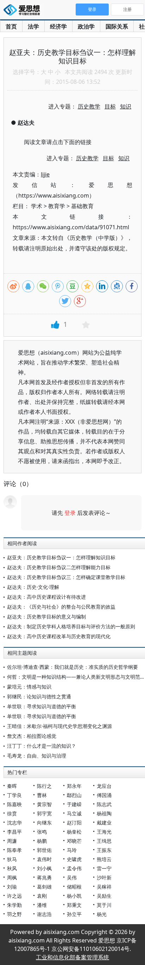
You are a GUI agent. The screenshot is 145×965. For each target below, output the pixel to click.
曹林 (42, 795)
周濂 (12, 841)
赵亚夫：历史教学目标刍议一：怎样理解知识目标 (61, 557)
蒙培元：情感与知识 (29, 686)
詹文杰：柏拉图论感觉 (31, 736)
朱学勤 (14, 905)
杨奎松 (74, 831)
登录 (70, 513)
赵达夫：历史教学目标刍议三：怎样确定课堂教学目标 (66, 577)
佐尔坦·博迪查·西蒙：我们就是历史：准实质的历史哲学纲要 (72, 667)
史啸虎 (74, 859)
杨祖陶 (104, 813)
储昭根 (74, 886)
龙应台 (104, 786)
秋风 (12, 868)
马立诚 (74, 813)
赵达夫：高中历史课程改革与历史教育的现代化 (59, 636)
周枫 (12, 877)
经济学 (58, 26)
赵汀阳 (74, 822)
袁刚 (42, 895)
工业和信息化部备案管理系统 (72, 957)
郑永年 (74, 786)
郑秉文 (74, 905)
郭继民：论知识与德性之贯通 (39, 696)
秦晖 (12, 786)
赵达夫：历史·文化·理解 (33, 587)
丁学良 (14, 795)
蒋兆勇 (44, 877)
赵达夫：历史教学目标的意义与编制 (46, 616)
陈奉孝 (14, 850)
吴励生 (104, 895)
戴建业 (104, 822)
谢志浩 (44, 914)
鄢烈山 (74, 795)
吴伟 (72, 877)
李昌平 (14, 831)
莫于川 (104, 905)
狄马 (12, 859)
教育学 (56, 206)
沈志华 (14, 822)
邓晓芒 (74, 841)
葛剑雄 (44, 886)
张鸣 (42, 831)
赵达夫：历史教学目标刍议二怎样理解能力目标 (59, 567)
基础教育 (82, 206)
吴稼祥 (104, 886)
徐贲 (12, 813)
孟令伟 (74, 868)
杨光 (102, 914)
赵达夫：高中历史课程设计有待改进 (46, 596)
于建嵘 (74, 804)
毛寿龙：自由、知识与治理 (36, 755)
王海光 (104, 831)
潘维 (42, 905)
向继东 (44, 822)
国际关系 (117, 26)
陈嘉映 (14, 804)
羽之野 (14, 914)
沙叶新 (104, 877)
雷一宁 (104, 868)
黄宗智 (44, 804)
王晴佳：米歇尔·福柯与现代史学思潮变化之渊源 (59, 726)
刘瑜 (12, 886)
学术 (36, 206)
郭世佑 (44, 850)
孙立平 (74, 914)
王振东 (104, 850)
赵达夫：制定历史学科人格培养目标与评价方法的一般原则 (71, 626)
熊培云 (104, 859)
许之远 (14, 895)
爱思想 (24, 11)
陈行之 (44, 786)
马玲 (72, 850)
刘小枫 (44, 868)
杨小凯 (74, 895)
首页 (11, 26)
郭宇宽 (44, 813)
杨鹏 (42, 841)
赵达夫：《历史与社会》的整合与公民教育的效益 (61, 606)
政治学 (86, 26)
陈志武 (104, 804)
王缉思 (104, 841)
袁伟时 (44, 859)
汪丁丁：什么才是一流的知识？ (41, 745)
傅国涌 (104, 795)
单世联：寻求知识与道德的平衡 (41, 706)
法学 (33, 26)
